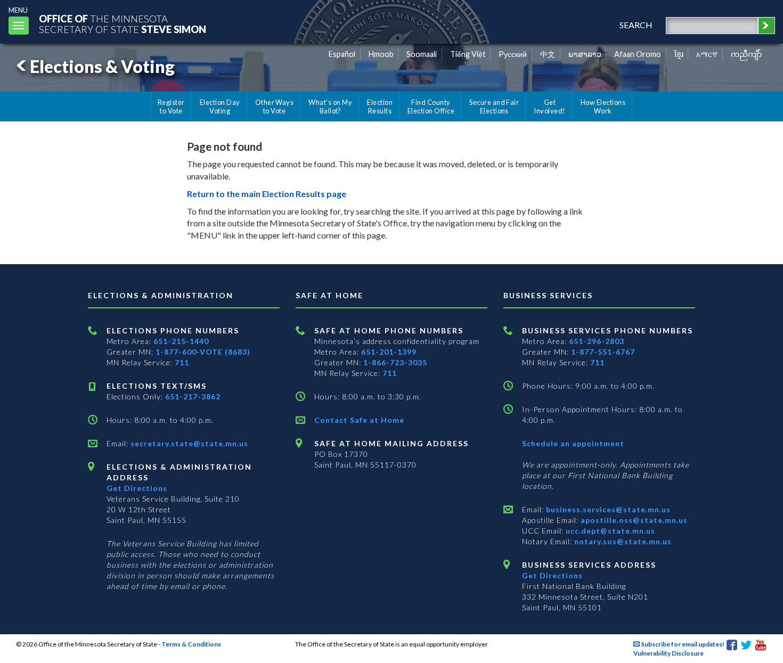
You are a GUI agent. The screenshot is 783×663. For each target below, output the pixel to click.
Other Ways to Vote (274, 106)
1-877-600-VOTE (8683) (203, 351)
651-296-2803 (596, 341)
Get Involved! (549, 106)
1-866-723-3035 (395, 362)
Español (342, 54)
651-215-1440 (181, 341)
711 (182, 362)
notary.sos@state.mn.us (622, 541)
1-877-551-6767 (603, 351)
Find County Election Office (430, 106)
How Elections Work (603, 106)
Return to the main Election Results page (266, 194)
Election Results (380, 106)
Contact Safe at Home (359, 419)
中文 (547, 54)
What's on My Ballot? (330, 106)
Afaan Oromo (637, 54)
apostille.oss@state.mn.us (633, 520)
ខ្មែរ (678, 54)
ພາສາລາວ (584, 54)
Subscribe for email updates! (682, 644)
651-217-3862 (193, 396)
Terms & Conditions (191, 644)
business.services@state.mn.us (607, 509)
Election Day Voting (220, 106)
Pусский (513, 54)
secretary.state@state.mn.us (188, 443)
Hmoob (381, 54)
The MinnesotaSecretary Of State (122, 24)
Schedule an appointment (573, 443)
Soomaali (421, 54)
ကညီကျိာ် (746, 54)
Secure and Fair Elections (494, 106)
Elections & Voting (102, 66)
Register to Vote (171, 106)
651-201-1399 (389, 351)
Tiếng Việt (468, 54)
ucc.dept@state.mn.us (609, 530)
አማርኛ (706, 54)
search (635, 25)
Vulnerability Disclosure (668, 653)
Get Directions (137, 488)
